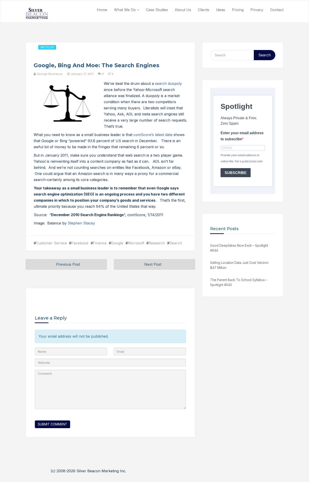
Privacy (256, 9)
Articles (47, 47)
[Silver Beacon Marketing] (37, 13)
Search (264, 55)
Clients (203, 9)
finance (100, 243)
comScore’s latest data (152, 134)
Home (102, 9)
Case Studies (157, 9)
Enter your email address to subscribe (242, 136)
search (175, 243)
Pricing (238, 9)
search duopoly (168, 83)
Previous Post (68, 264)
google (117, 243)
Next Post (152, 264)
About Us (183, 9)
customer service (51, 243)
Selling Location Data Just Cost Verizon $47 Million (239, 265)
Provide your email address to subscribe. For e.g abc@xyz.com (242, 158)
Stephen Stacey (81, 223)
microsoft (136, 243)
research (157, 243)
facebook (79, 243)
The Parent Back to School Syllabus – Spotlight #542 (238, 282)
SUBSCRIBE (236, 173)
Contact (276, 9)
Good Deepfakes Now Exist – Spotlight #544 (239, 247)
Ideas (220, 9)
